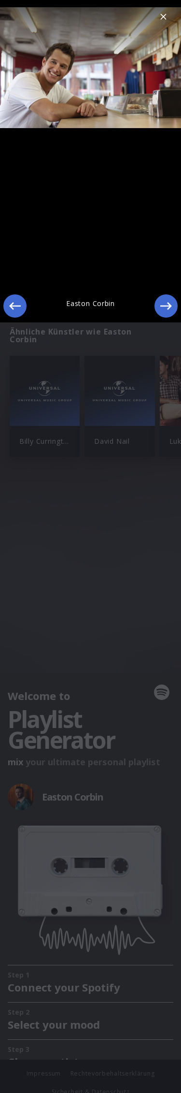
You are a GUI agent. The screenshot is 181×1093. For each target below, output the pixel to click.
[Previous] (15, 306)
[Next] (166, 306)
